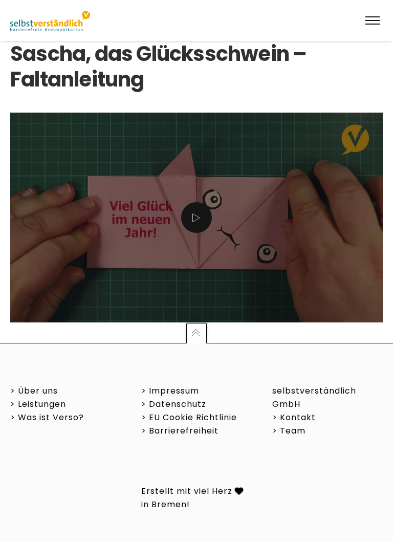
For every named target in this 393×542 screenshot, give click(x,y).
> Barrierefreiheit (180, 431)
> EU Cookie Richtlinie (189, 417)
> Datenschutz (173, 404)
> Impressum (170, 391)
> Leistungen (38, 404)
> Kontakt (294, 417)
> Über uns (34, 391)
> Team (288, 431)
